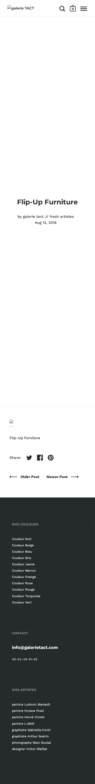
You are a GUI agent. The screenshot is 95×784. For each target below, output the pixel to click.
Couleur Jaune (23, 564)
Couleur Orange (24, 577)
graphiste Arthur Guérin (30, 736)
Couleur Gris (21, 558)
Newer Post (58, 477)
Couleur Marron (24, 570)
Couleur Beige (23, 545)
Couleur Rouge (23, 589)
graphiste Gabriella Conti (31, 730)
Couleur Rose (22, 583)
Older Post (30, 477)
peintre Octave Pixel (28, 711)
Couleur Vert (22, 602)
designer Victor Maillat (29, 749)
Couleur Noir (22, 539)
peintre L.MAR (23, 723)
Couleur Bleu (22, 551)
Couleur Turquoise (26, 596)
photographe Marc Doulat (31, 742)
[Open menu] (83, 8)
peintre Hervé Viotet (28, 717)
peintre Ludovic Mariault (31, 704)
